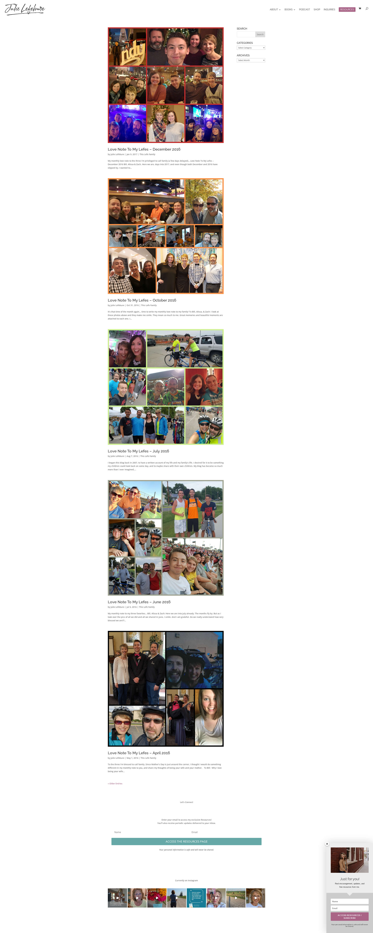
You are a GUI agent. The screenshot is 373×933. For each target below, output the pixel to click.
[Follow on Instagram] (189, 808)
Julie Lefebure (117, 154)
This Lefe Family (147, 154)
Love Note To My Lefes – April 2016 (139, 753)
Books (289, 10)
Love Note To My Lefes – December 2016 (144, 149)
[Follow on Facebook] (177, 808)
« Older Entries (115, 783)
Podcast (304, 10)
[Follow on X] (183, 808)
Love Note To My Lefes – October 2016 (142, 300)
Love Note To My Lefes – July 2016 (138, 451)
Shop (317, 10)
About (274, 10)
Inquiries (329, 10)
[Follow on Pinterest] (195, 808)
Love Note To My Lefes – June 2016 (139, 602)
